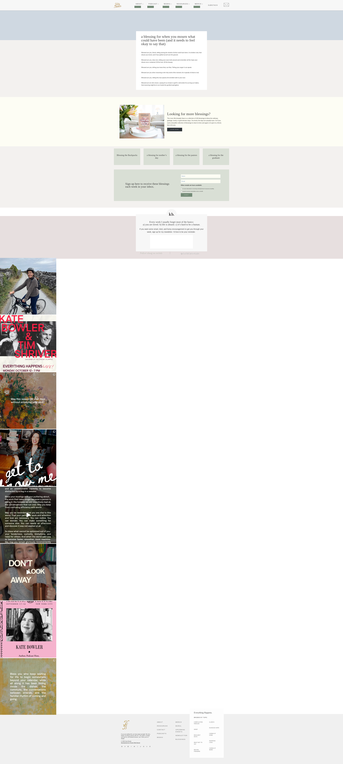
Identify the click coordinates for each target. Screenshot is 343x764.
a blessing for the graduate (216, 156)
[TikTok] (140, 746)
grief (196, 729)
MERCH (179, 722)
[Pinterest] (143, 746)
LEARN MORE (174, 129)
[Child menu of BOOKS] (166, 7)
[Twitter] (125, 746)
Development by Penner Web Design (130, 742)
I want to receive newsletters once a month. (192, 191)
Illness (211, 722)
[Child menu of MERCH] (197, 7)
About (160, 722)
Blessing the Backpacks (127, 155)
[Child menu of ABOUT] (137, 7)
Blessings (181, 739)
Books (160, 737)
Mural (179, 726)
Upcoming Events (180, 730)
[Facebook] (122, 746)
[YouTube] (134, 746)
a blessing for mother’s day (157, 156)
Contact (161, 729)
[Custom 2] (147, 746)
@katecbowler (190, 253)
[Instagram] (128, 746)
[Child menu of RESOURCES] (179, 7)
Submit (186, 194)
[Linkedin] (150, 746)
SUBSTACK (213, 5)
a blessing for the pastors (186, 155)
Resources (162, 726)
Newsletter (181, 735)
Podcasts (161, 733)
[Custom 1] (137, 746)
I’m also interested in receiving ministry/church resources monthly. (198, 188)
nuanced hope (214, 727)
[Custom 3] (131, 746)
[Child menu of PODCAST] (150, 7)
